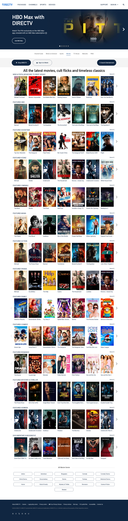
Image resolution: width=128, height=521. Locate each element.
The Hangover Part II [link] (78, 153)
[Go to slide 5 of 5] (68, 46)
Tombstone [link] (60, 264)
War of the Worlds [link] (62, 236)
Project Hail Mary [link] (77, 236)
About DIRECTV (16, 504)
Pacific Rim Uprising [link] (92, 208)
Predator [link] (59, 431)
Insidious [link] (45, 236)
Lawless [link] (88, 292)
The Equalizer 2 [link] (105, 125)
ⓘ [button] (46, 33)
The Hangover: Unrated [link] (78, 347)
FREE (92, 54)
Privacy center (43, 504)
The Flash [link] (46, 208)
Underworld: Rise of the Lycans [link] (110, 431)
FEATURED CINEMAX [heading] (20, 185)
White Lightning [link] (91, 236)
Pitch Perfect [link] (75, 375)
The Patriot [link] (17, 236)
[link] (20, 86)
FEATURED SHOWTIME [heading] (21, 130)
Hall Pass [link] (60, 208)
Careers (24, 504)
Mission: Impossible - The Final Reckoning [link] (41, 97)
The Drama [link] (17, 375)
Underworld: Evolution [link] (92, 181)
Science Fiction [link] (105, 484)
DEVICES (52, 4)
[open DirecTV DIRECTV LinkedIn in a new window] (13, 513)
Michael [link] (16, 181)
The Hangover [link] (33, 153)
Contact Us (100, 504)
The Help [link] (45, 292)
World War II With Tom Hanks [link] (22, 458)
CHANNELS (33, 4)
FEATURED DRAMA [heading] (20, 269)
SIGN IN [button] (113, 4)
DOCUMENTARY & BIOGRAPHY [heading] (24, 435)
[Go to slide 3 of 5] (64, 46)
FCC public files (83, 504)
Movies (68, 54)
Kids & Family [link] (44, 484)
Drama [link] (64, 479)
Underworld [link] (46, 181)
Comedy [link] (84, 474)
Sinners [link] (88, 431)
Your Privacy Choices (56, 504)
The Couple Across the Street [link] (94, 403)
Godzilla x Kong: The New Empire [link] (81, 208)
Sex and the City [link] (91, 375)
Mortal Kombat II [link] (33, 125)
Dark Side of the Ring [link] (78, 458)
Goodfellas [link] (32, 292)
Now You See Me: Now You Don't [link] (110, 97)
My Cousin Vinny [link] (62, 153)
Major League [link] (105, 347)
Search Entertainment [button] (107, 63)
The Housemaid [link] (62, 181)
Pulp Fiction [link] (46, 153)
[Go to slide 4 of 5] (66, 46)
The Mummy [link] (75, 431)
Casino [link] (59, 292)
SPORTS (43, 4)
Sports (61, 54)
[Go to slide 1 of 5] (59, 46)
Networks (85, 54)
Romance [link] (85, 484)
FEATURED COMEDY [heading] (20, 324)
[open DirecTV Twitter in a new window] (19, 513)
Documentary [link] (44, 479)
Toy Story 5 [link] (46, 319)
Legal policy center (33, 504)
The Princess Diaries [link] (92, 319)
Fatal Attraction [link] (47, 458)
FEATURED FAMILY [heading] (20, 296)
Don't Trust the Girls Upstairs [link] (65, 403)
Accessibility (92, 504)
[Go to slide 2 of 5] (61, 46)
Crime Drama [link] (23, 479)
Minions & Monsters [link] (107, 319)
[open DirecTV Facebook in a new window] (16, 513)
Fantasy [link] (84, 479)
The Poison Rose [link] (34, 264)
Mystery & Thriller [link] (64, 484)
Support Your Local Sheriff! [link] (109, 236)
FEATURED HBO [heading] (19, 102)
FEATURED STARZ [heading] (19, 158)
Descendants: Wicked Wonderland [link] (39, 319)
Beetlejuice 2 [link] (104, 208)
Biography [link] (64, 474)
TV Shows (76, 54)
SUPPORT (104, 4)
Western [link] (64, 490)
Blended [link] (45, 375)
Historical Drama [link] (105, 479)
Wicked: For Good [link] (19, 97)
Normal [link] (16, 125)
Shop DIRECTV (22, 63)
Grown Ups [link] (17, 347)
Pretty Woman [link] (61, 375)
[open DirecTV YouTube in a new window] (25, 513)
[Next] (123, 29)
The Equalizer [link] (47, 125)
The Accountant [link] (62, 125)
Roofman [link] (89, 97)
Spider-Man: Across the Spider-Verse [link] (68, 319)
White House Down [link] (106, 181)
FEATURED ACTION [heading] (20, 241)
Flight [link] (102, 153)
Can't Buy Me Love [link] (91, 347)
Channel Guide (38, 54)
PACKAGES (22, 4)
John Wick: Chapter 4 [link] (107, 264)
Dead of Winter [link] (76, 97)
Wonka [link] (31, 208)
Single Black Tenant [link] (49, 403)
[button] (123, 5)
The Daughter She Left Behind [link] (81, 403)
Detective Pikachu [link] (19, 319)
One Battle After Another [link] (50, 97)
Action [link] (23, 474)
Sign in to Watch (43, 63)
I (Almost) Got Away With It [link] (65, 458)
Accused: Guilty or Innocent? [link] (37, 458)
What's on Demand (51, 54)
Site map (75, 504)
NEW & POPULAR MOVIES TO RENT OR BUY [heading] (29, 74)
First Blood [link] (32, 236)
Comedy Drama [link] (105, 474)
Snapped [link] (103, 458)
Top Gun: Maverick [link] (19, 153)
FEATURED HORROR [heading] (20, 408)
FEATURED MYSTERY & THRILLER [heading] (25, 380)
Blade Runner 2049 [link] (92, 153)
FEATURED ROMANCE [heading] (21, 352)
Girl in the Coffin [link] (33, 403)
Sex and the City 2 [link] (106, 375)
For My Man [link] (89, 458)
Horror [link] (23, 484)
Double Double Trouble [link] (107, 403)
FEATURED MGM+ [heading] (19, 213)
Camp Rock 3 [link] (32, 347)
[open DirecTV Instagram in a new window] (22, 513)
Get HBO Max (19, 41)
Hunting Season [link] (62, 97)
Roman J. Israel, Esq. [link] (78, 181)
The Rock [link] (17, 208)
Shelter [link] (31, 181)
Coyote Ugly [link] (32, 375)
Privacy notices (67, 504)
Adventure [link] (43, 474)
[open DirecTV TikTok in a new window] (28, 513)
